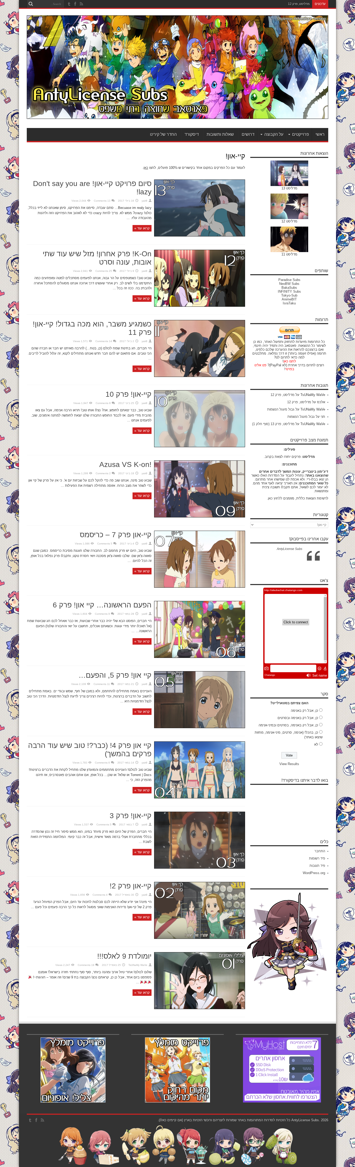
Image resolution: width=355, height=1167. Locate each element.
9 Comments (102, 613)
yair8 (144, 200)
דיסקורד (192, 134)
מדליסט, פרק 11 (299, 4)
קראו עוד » (142, 228)
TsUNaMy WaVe (137, 965)
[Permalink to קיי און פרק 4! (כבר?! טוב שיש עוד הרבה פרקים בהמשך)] (199, 797)
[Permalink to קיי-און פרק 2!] (199, 938)
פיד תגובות (317, 866)
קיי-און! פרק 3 (131, 816)
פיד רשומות (317, 858)
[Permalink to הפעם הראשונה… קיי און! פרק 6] (199, 657)
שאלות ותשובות (220, 134)
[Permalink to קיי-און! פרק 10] (199, 446)
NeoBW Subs (289, 284)
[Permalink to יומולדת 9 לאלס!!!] (199, 1008)
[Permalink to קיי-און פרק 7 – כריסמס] (199, 586)
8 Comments (103, 403)
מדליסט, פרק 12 (282, 395)
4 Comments (100, 894)
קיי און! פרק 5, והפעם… (115, 675)
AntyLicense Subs (289, 549)
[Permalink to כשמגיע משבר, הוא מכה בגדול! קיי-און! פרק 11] (199, 376)
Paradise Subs (289, 280)
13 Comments (102, 200)
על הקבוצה (273, 134)
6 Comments (102, 762)
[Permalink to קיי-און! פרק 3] (199, 867)
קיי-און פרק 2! (131, 886)
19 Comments (86, 965)
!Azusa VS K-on (125, 464)
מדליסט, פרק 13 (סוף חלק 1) (273, 424)
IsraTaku (289, 303)
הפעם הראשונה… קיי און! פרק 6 (102, 605)
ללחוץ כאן (275, 498)
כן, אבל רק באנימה (304, 711)
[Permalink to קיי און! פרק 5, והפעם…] (199, 727)
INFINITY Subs (289, 291)
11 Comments (102, 684)
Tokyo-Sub (289, 295)
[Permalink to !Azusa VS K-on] (199, 516)
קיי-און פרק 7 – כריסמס (116, 535)
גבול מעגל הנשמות (280, 409)
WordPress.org (314, 873)
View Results (289, 764)
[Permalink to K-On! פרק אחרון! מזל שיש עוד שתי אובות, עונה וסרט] (199, 305)
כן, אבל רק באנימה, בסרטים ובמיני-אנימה (288, 725)
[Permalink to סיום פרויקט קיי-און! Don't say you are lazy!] (199, 235)
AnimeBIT (289, 299)
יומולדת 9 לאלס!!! (124, 956)
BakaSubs (289, 288)
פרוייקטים (300, 134)
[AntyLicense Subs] (177, 115)
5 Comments (104, 543)
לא (316, 744)
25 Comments (103, 271)
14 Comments (103, 341)
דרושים (248, 134)
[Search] (31, 4)
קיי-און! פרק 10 (129, 394)
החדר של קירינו (163, 134)
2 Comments (103, 473)
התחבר (319, 851)
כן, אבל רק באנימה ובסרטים (298, 718)
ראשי (320, 134)
